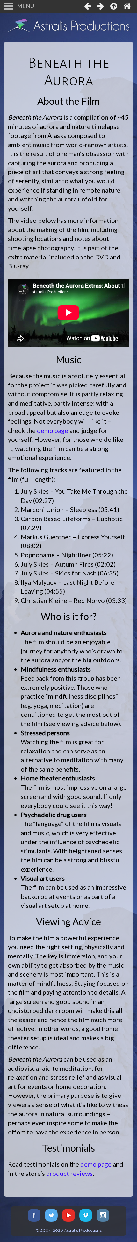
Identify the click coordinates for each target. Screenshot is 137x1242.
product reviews (69, 1173)
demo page (52, 430)
